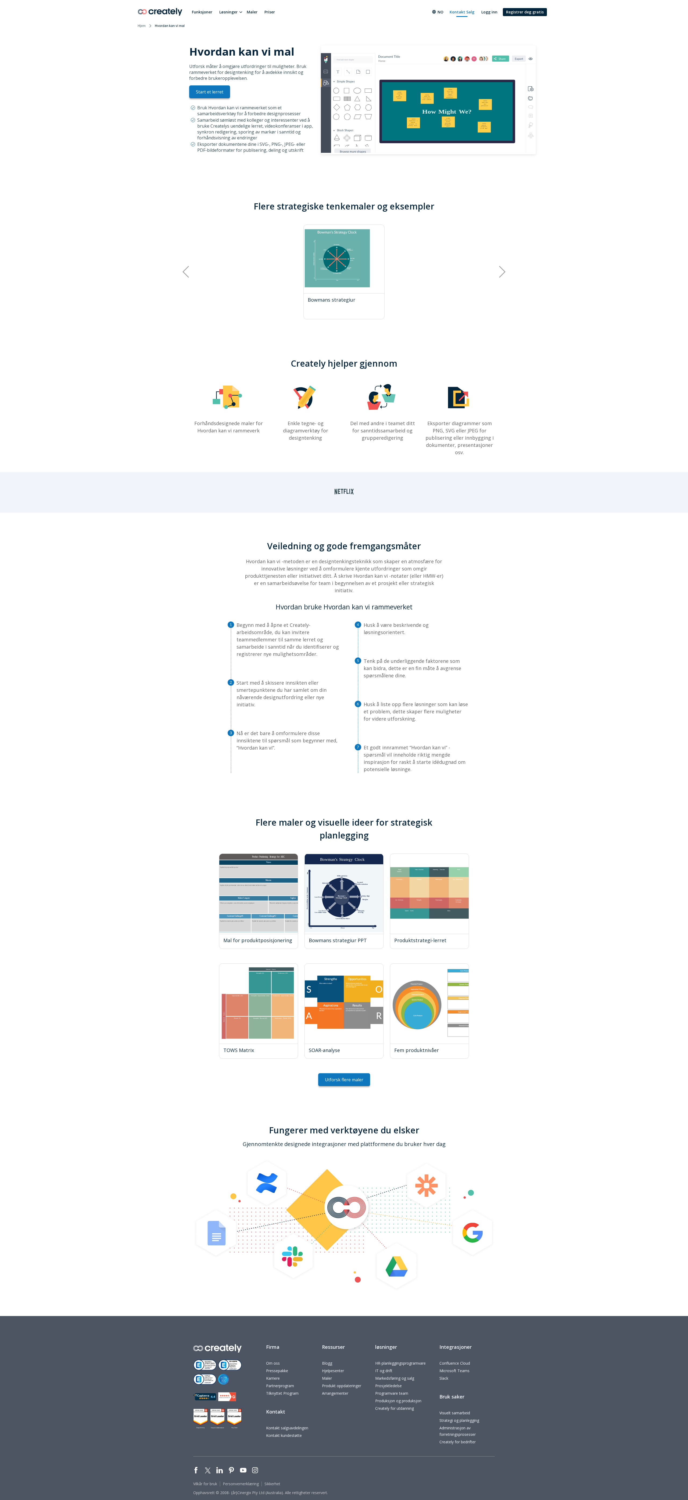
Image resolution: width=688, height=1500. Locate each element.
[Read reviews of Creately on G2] (227, 1396)
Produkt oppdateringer (341, 1385)
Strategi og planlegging (459, 1420)
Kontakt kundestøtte (284, 1435)
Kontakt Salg (462, 12)
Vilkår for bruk (205, 1483)
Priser (269, 12)
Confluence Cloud (454, 1363)
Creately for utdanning (394, 1408)
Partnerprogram (280, 1385)
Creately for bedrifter (457, 1441)
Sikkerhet (272, 1483)
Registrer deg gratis (525, 12)
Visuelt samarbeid (454, 1412)
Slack (443, 1378)
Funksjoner (202, 12)
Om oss (273, 1363)
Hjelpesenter (333, 1370)
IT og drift (383, 1370)
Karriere (273, 1378)
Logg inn (489, 12)
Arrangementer (335, 1393)
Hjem (142, 26)
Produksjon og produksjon (398, 1400)
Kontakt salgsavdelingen (287, 1427)
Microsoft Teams (454, 1370)
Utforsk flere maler (344, 1080)
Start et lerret (209, 92)
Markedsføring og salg (394, 1378)
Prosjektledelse (388, 1385)
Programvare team (391, 1393)
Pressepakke (277, 1370)
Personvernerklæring (241, 1483)
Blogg (327, 1363)
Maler (252, 12)
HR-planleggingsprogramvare (400, 1363)
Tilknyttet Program (282, 1393)
